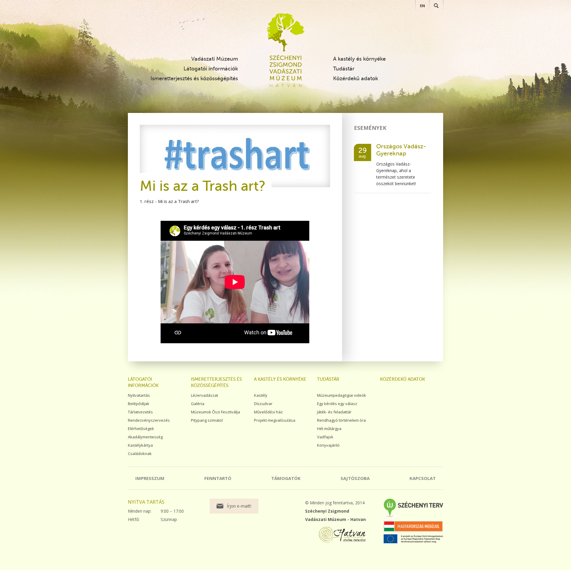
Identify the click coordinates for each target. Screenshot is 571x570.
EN (422, 5)
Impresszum (149, 478)
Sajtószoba (355, 478)
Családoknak (140, 453)
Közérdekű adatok (355, 78)
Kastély (260, 395)
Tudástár (343, 69)
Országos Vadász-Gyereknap (401, 150)
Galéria (197, 403)
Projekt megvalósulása (274, 420)
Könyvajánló (328, 445)
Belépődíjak (138, 403)
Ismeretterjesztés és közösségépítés (194, 78)
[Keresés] (436, 5)
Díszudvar (263, 403)
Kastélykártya (140, 445)
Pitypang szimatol (207, 420)
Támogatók (286, 478)
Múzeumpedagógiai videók (341, 395)
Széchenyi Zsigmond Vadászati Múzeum (285, 32)
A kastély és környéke (359, 59)
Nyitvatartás (139, 395)
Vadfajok (325, 437)
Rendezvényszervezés (149, 420)
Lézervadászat (204, 395)
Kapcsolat (423, 478)
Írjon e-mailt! (239, 506)
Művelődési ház (268, 412)
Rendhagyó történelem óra (341, 420)
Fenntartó (217, 478)
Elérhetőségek (141, 428)
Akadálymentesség (145, 437)
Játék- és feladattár (334, 412)
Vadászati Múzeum (214, 59)
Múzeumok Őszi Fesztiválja (215, 412)
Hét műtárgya (329, 428)
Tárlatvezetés (140, 412)
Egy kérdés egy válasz (337, 403)
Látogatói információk (210, 69)
